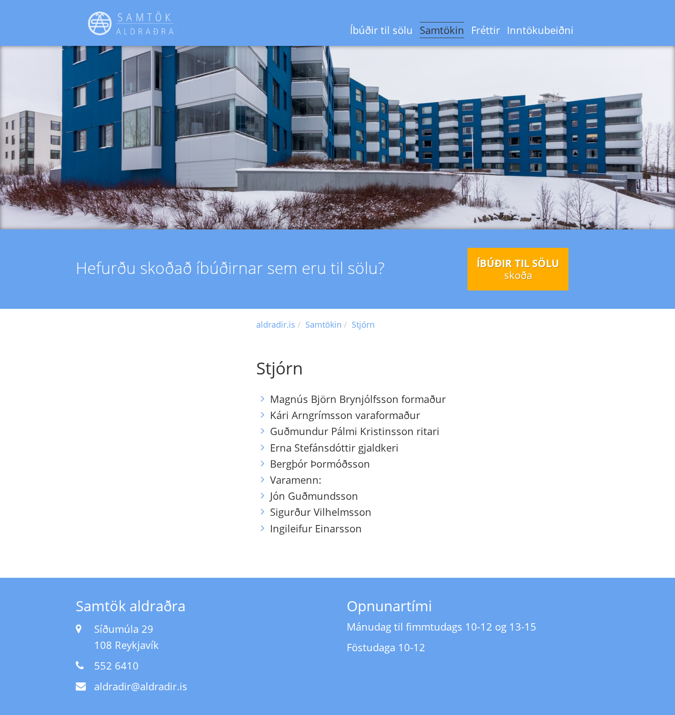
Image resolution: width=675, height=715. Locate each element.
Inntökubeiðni (540, 30)
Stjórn (363, 324)
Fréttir (485, 30)
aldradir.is (275, 324)
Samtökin (442, 30)
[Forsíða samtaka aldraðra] (131, 23)
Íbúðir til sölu (381, 30)
